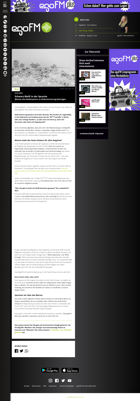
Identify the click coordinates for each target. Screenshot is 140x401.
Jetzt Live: (84, 19)
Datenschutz (36, 386)
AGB (44, 386)
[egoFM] (32, 35)
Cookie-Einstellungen (66, 386)
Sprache (100, 133)
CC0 (73, 88)
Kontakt (26, 386)
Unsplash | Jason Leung (65, 88)
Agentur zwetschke (78, 397)
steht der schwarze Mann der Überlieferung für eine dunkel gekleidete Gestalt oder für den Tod (43, 170)
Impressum (53, 386)
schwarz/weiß (87, 133)
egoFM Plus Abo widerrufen (86, 386)
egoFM (119, 36)
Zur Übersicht (92, 51)
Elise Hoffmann (128, 36)
